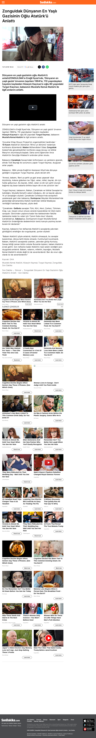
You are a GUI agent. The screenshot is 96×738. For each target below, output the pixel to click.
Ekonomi (52, 719)
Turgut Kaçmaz (43, 135)
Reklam (11, 725)
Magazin (65, 719)
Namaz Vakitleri (39, 721)
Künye (19, 725)
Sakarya (18, 219)
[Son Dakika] (48, 2)
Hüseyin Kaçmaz (9, 135)
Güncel (38, 719)
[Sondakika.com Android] (88, 725)
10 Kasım (6, 145)
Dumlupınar (35, 198)
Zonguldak (51, 147)
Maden (26, 147)
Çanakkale (16, 160)
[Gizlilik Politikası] (42, 733)
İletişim (15, 725)
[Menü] (3, 2)
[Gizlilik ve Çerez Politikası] (55, 733)
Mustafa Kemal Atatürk (12, 137)
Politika (29, 721)
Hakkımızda (5, 725)
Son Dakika (30, 719)
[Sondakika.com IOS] (88, 720)
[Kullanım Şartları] (31, 733)
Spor (59, 719)
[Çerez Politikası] (67, 733)
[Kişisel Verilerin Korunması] (34, 735)
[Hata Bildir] (61, 735)
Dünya (45, 719)
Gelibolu (17, 208)
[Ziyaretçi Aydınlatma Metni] (50, 735)
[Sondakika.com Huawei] (88, 729)
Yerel (72, 719)
